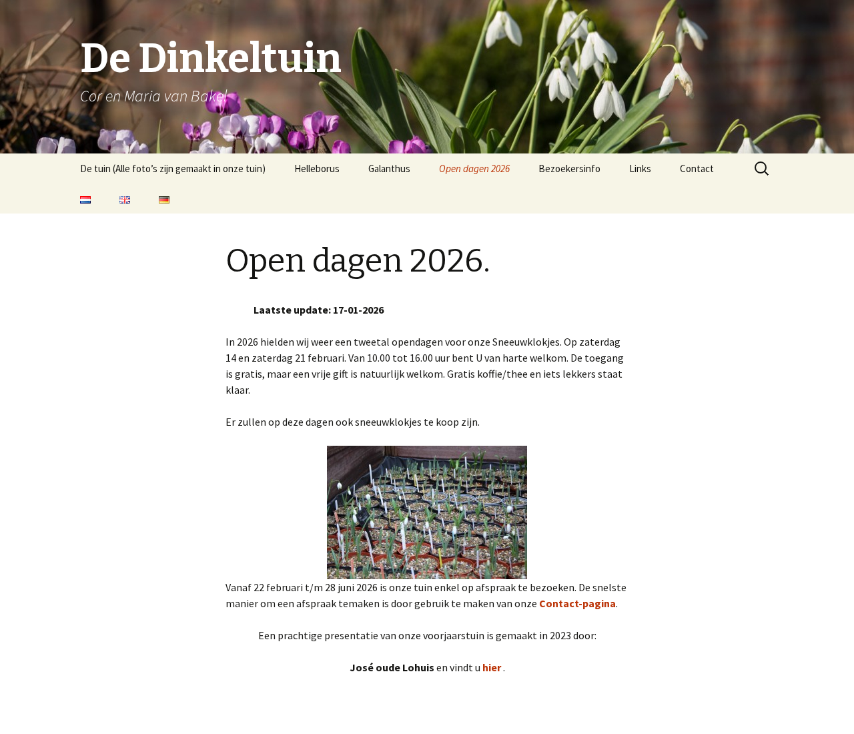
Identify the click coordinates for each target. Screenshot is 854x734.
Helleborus (317, 168)
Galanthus (389, 168)
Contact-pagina (577, 603)
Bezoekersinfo (569, 168)
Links (640, 168)
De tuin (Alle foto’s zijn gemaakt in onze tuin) (173, 168)
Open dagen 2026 (474, 168)
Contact (697, 168)
